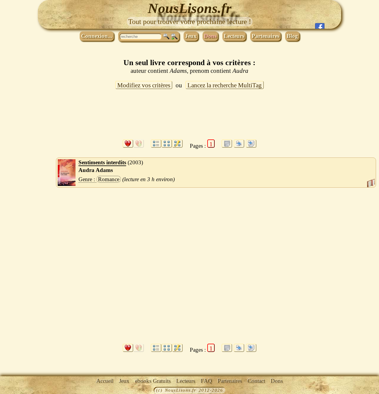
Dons (210, 36)
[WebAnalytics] (13, 390)
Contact (256, 381)
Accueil (104, 381)
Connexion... (96, 36)
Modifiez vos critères (143, 85)
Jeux (191, 36)
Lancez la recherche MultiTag (224, 85)
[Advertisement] (189, 117)
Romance (108, 179)
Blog (292, 36)
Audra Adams (95, 170)
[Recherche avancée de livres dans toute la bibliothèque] (174, 36)
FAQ (206, 381)
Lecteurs (234, 36)
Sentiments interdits (102, 162)
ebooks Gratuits (153, 381)
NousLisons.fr (190, 8)
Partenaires (265, 36)
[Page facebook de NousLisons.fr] (320, 26)
